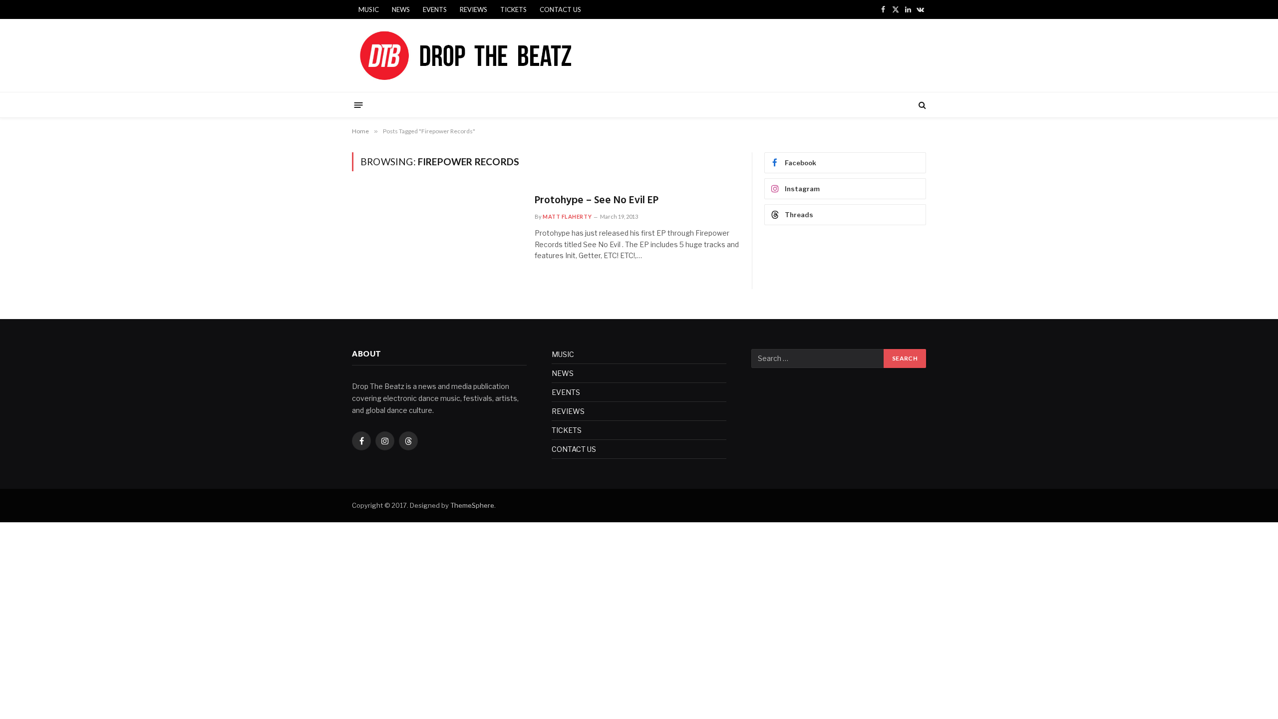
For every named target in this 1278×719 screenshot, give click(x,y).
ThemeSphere (472, 505)
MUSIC (368, 9)
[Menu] (358, 104)
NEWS (401, 9)
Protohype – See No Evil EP (596, 201)
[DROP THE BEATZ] (489, 55)
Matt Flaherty (567, 216)
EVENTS (435, 9)
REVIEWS (473, 9)
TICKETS (513, 9)
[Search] (921, 105)
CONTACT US (560, 9)
